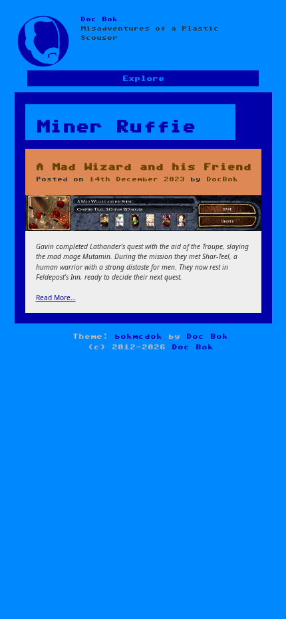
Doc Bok (99, 19)
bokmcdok (138, 336)
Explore (143, 79)
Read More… (56, 297)
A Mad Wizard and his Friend (143, 167)
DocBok (222, 179)
